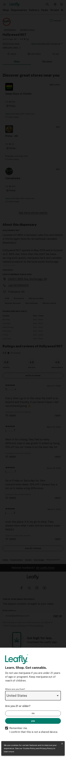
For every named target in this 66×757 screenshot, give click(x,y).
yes (33, 721)
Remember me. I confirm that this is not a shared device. (33, 730)
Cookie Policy (29, 748)
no (33, 713)
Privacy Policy (46, 748)
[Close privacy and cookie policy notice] (62, 743)
